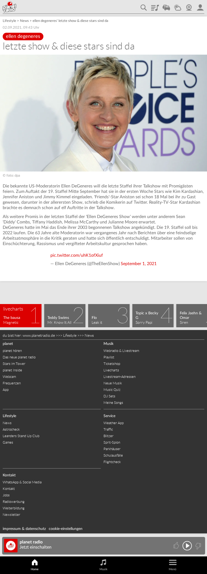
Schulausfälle (113, 455)
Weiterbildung (14, 508)
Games (8, 442)
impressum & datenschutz (24, 529)
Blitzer (108, 436)
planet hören (12, 351)
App (6, 390)
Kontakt (9, 475)
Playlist (155, 6)
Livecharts (111, 370)
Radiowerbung (14, 502)
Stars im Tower (14, 364)
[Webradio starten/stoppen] (187, 545)
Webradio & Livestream (121, 351)
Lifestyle (9, 21)
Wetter (178, 6)
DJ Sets (109, 396)
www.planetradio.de (39, 335)
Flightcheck (112, 462)
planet (8, 344)
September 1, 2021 (139, 264)
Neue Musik (113, 383)
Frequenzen (12, 383)
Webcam (189, 6)
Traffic (166, 6)
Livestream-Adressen (120, 377)
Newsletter (11, 515)
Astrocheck (11, 429)
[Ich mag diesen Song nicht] (197, 545)
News (24, 21)
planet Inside (12, 370)
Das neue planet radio (19, 357)
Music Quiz (112, 390)
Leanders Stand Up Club (21, 436)
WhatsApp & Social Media (22, 482)
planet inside (200, 6)
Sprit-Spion (112, 442)
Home (35, 569)
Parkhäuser (112, 449)
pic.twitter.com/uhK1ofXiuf (76, 255)
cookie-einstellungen (65, 529)
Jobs (6, 495)
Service (109, 416)
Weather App (114, 423)
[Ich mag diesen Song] (176, 545)
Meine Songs (113, 403)
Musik (108, 344)
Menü (172, 569)
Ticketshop (112, 364)
